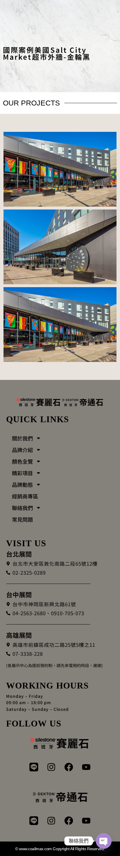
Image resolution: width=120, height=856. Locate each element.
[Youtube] (86, 767)
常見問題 (22, 519)
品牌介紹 (22, 450)
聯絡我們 (22, 507)
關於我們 (22, 438)
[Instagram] (51, 767)
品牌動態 (22, 484)
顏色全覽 (22, 461)
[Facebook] (68, 767)
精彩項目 (22, 473)
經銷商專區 (25, 496)
